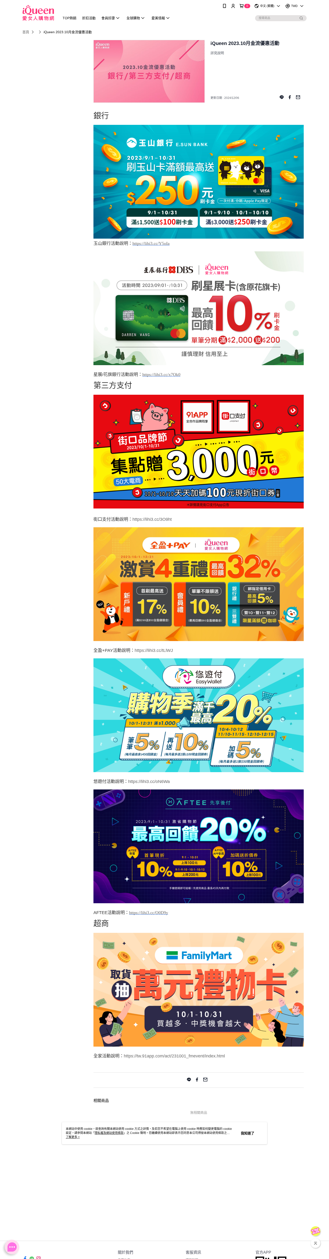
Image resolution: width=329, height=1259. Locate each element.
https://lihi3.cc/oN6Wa (149, 781)
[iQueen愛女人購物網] (38, 12)
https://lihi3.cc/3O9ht (152, 519)
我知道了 (247, 1133)
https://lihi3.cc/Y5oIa (151, 243)
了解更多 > (73, 1137)
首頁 (25, 32)
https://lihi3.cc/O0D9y (148, 912)
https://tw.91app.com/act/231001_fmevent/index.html (174, 1056)
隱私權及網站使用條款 (109, 1133)
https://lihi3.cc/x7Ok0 (161, 374)
